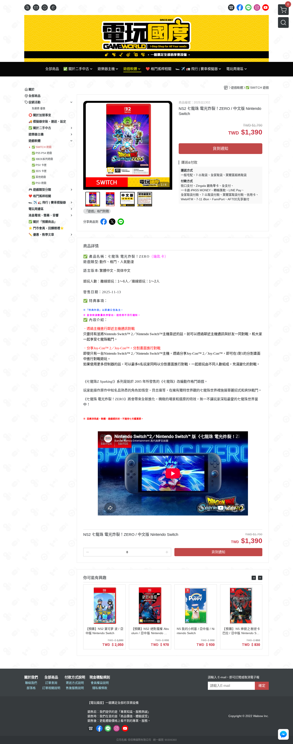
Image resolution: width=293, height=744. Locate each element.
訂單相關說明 (51, 687)
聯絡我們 (31, 682)
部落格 (31, 687)
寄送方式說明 (75, 682)
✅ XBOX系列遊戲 (42, 159)
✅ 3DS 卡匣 (39, 171)
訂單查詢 (51, 682)
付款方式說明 (75, 677)
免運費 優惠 (38, 108)
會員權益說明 (100, 682)
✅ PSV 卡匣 (39, 165)
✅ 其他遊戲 (39, 177)
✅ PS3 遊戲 (39, 183)
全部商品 (51, 677)
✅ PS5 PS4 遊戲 (42, 153)
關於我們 (31, 677)
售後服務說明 (75, 687)
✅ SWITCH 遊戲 (41, 147)
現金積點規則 (99, 677)
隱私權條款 (99, 687)
